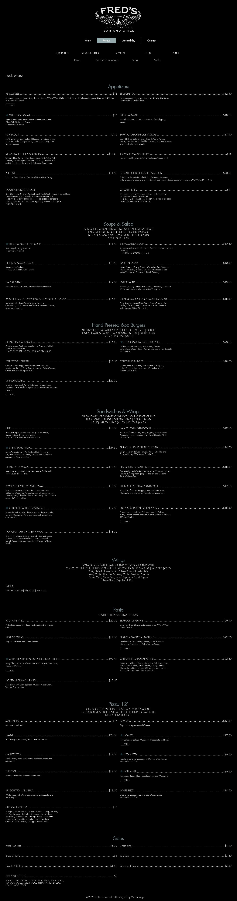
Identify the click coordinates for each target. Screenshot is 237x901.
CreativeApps (137, 897)
